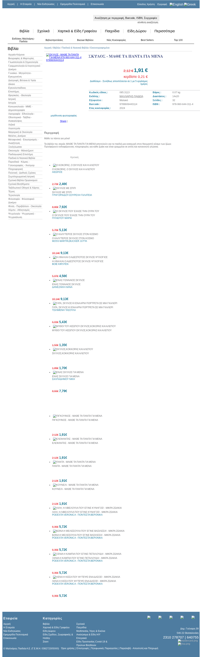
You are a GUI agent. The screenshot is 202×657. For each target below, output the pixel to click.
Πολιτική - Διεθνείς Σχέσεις (22, 172)
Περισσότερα (164, 31)
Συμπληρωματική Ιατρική (21, 176)
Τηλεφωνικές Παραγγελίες (104, 648)
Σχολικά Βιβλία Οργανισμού (22, 180)
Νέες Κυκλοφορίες (116, 40)
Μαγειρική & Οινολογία (20, 132)
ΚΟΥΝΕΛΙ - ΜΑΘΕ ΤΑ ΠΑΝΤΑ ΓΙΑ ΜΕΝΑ (73, 489)
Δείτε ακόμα (53, 157)
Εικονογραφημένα (99, 47)
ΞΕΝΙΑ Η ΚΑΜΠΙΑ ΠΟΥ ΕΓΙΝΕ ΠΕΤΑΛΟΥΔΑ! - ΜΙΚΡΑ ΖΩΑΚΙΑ (84, 558)
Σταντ (46, 641)
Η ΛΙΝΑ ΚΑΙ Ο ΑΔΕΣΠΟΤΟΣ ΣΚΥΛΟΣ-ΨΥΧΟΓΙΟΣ (77, 261)
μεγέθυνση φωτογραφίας (64, 115)
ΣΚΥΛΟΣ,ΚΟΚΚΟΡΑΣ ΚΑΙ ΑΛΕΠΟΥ (70, 353)
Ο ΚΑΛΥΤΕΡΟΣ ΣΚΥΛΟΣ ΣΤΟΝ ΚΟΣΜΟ (73, 238)
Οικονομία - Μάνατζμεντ (21, 150)
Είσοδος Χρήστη (146, 4)
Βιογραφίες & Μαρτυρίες (21, 58)
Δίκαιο (11, 84)
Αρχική (11, 4)
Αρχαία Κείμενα (16, 54)
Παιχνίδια (112, 31)
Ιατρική (12, 99)
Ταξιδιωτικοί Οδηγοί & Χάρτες (23, 187)
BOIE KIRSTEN (60, 264)
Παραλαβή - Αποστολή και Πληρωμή (139, 648)
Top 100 (178, 40)
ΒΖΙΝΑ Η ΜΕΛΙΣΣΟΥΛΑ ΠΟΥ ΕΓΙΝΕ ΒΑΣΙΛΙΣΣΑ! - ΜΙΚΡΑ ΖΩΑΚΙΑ (86, 535)
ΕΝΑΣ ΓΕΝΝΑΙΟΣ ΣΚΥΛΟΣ (66, 284)
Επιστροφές (83, 648)
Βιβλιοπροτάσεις (54, 40)
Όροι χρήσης (68, 648)
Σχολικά (43, 31)
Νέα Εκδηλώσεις (46, 4)
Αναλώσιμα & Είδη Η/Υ (88, 634)
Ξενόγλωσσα (15, 147)
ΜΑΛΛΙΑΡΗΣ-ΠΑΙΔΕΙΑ (131, 96)
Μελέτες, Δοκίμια (17, 136)
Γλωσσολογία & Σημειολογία (23, 62)
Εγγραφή (162, 4)
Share (63, 121)
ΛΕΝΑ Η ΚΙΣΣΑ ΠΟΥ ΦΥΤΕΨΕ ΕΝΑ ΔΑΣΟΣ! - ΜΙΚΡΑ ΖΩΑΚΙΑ (84, 581)
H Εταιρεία (26, 4)
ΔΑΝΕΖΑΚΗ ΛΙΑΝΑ (62, 287)
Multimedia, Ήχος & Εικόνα (90, 631)
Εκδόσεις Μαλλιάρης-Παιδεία (23, 40)
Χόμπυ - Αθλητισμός (19, 210)
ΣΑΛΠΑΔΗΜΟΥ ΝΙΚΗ (63, 379)
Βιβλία (24, 31)
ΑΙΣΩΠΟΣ (57, 172)
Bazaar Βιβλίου (85, 40)
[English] (176, 4)
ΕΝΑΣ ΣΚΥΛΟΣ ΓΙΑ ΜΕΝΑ (65, 376)
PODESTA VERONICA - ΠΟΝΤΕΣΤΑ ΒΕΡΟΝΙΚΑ (77, 514)
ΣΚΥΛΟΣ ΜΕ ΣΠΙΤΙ (62, 192)
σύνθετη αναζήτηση (147, 22)
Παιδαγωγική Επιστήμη (20, 154)
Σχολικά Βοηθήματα (18, 184)
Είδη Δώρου (136, 31)
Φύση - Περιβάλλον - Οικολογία (24, 206)
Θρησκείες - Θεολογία (19, 95)
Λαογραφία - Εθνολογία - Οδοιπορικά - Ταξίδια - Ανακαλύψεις (21, 117)
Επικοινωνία (97, 4)
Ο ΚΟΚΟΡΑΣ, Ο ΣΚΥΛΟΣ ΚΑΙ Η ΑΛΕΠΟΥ (73, 169)
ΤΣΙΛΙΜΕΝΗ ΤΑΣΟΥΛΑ (64, 310)
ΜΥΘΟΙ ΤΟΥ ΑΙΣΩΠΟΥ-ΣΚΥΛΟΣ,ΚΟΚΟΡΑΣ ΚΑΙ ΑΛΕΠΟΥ (82, 330)
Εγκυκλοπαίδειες (17, 88)
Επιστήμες (13, 91)
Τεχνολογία (14, 195)
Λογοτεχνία (14, 128)
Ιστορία (12, 102)
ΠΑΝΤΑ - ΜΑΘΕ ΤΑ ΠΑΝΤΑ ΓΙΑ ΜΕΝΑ (72, 466)
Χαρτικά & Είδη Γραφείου (77, 31)
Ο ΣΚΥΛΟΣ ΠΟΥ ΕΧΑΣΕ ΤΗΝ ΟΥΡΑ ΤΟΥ (73, 215)
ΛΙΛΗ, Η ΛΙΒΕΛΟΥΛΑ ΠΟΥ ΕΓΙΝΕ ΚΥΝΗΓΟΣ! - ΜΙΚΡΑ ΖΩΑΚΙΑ (85, 512)
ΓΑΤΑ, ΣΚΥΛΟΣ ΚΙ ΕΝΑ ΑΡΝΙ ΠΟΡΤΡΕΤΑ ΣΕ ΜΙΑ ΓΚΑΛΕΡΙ (82, 307)
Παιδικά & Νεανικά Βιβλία (21, 158)
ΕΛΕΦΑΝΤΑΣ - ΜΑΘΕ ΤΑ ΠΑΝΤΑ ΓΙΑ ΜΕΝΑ (75, 443)
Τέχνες (11, 191)
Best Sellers (147, 40)
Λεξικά (11, 124)
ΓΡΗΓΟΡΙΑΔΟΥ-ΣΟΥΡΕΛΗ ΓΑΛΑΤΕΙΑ (72, 195)
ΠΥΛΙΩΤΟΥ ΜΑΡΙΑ (62, 218)
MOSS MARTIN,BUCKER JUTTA (69, 241)
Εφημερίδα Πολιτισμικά (72, 4)
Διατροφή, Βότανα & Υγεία (22, 80)
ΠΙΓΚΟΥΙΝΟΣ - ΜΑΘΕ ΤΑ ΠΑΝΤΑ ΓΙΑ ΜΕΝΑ (75, 420)
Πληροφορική (15, 169)
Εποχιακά (81, 638)
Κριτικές (74, 157)
